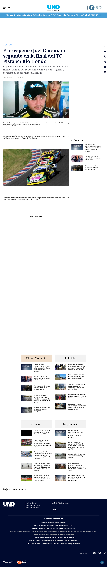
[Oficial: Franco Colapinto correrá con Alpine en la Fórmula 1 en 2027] (36, 433)
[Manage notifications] (102, 562)
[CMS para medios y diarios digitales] (8, 562)
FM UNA (54, 510)
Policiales (37, 15)
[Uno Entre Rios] (53, 8)
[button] (4, 8)
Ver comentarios (36, 216)
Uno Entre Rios (8, 45)
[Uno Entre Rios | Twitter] (100, 553)
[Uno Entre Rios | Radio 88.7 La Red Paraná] (95, 7)
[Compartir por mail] (105, 72)
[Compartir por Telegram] (105, 62)
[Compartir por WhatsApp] (105, 57)
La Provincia (27, 15)
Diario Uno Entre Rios (32, 505)
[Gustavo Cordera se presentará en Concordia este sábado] (87, 158)
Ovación (46, 15)
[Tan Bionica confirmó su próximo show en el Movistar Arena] (87, 168)
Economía (61, 15)
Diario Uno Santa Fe (32, 507)
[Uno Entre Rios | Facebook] (94, 553)
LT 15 (98, 15)
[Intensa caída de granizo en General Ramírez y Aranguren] (36, 410)
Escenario (71, 15)
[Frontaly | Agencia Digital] (19, 562)
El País (53, 15)
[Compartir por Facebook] (105, 46)
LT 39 (93, 15)
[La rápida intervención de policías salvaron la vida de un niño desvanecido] (70, 397)
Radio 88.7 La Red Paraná (60, 503)
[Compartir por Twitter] (105, 51)
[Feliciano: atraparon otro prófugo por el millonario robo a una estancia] (70, 377)
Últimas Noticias (13, 15)
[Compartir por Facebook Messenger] (105, 67)
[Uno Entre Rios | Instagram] (105, 553)
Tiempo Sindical (83, 15)
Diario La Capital (30, 503)
